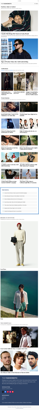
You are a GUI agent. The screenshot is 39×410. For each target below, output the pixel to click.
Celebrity (8, 32)
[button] (38, 1)
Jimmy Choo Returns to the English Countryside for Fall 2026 (28, 148)
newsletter (9, 388)
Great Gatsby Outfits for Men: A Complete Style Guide (14, 348)
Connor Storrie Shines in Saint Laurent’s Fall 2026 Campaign (8, 182)
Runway (2, 70)
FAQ (3, 399)
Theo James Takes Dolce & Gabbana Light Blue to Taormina (28, 182)
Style (6, 129)
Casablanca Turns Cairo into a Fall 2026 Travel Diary (9, 165)
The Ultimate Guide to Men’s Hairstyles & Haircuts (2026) (15, 372)
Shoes (26, 146)
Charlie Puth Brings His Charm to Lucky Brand (15, 34)
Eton (2, 319)
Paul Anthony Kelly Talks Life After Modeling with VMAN (14, 202)
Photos (3, 129)
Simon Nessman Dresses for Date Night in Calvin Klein (9, 148)
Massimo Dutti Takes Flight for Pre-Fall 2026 (29, 115)
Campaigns (3, 32)
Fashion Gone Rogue (27, 402)
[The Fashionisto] (6, 3)
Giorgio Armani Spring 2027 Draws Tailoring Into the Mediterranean (32, 93)
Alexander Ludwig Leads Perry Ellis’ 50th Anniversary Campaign (28, 165)
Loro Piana (3, 269)
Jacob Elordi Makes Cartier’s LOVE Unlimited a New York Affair (9, 115)
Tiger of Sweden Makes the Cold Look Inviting (14, 62)
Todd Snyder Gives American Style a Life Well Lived (6, 93)
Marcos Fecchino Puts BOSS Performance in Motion (8, 131)
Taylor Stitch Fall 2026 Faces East (19, 92)
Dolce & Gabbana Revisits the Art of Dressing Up (28, 131)
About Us (4, 398)
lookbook (11, 70)
